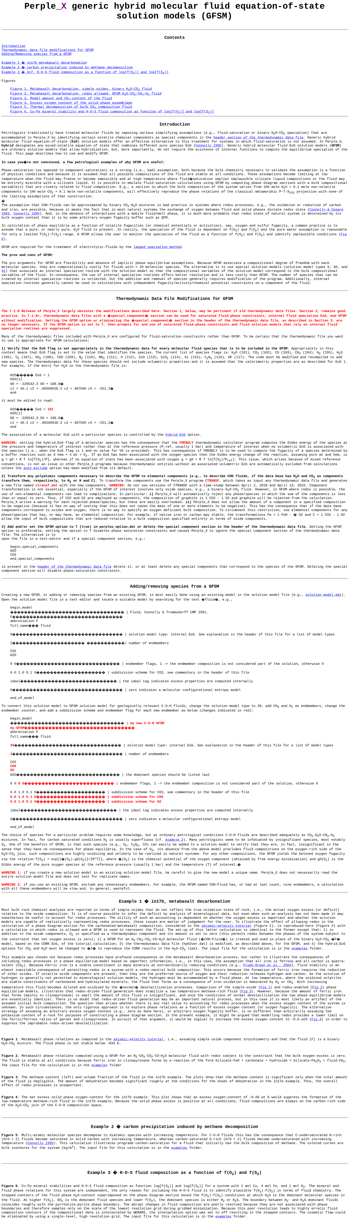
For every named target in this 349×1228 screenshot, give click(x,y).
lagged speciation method (157, 247)
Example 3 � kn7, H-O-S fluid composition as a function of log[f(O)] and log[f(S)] (85, 72)
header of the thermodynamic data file (74, 567)
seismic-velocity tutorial (226, 926)
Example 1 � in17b (44, 63)
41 (3, 271)
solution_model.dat (323, 595)
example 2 (174, 840)
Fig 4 (316, 1019)
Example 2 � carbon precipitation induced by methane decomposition (67, 68)
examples (300, 949)
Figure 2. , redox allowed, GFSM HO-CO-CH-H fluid (85, 94)
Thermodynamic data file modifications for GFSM (47, 50)
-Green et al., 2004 (267, 965)
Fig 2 (317, 987)
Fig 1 (265, 987)
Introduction (13, 46)
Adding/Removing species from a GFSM (36, 54)
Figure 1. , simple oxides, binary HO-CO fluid (81, 89)
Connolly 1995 (208, 146)
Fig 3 (246, 991)
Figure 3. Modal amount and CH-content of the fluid (61, 98)
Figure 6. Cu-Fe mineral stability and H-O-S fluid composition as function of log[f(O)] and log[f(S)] (112, 112)
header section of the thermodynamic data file (258, 138)
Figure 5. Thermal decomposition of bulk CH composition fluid (71, 107)
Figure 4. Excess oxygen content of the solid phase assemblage (71, 103)
